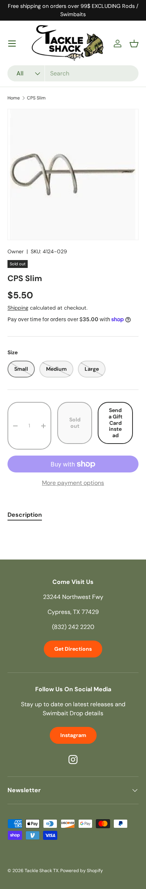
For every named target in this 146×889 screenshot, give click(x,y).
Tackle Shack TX (41, 871)
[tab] (24, 514)
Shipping (17, 307)
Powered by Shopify (81, 871)
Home (13, 98)
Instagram (73, 735)
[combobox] (73, 73)
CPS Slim (36, 98)
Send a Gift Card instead (115, 423)
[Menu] (12, 43)
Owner (15, 251)
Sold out (74, 422)
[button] (134, 43)
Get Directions (73, 648)
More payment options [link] (73, 483)
